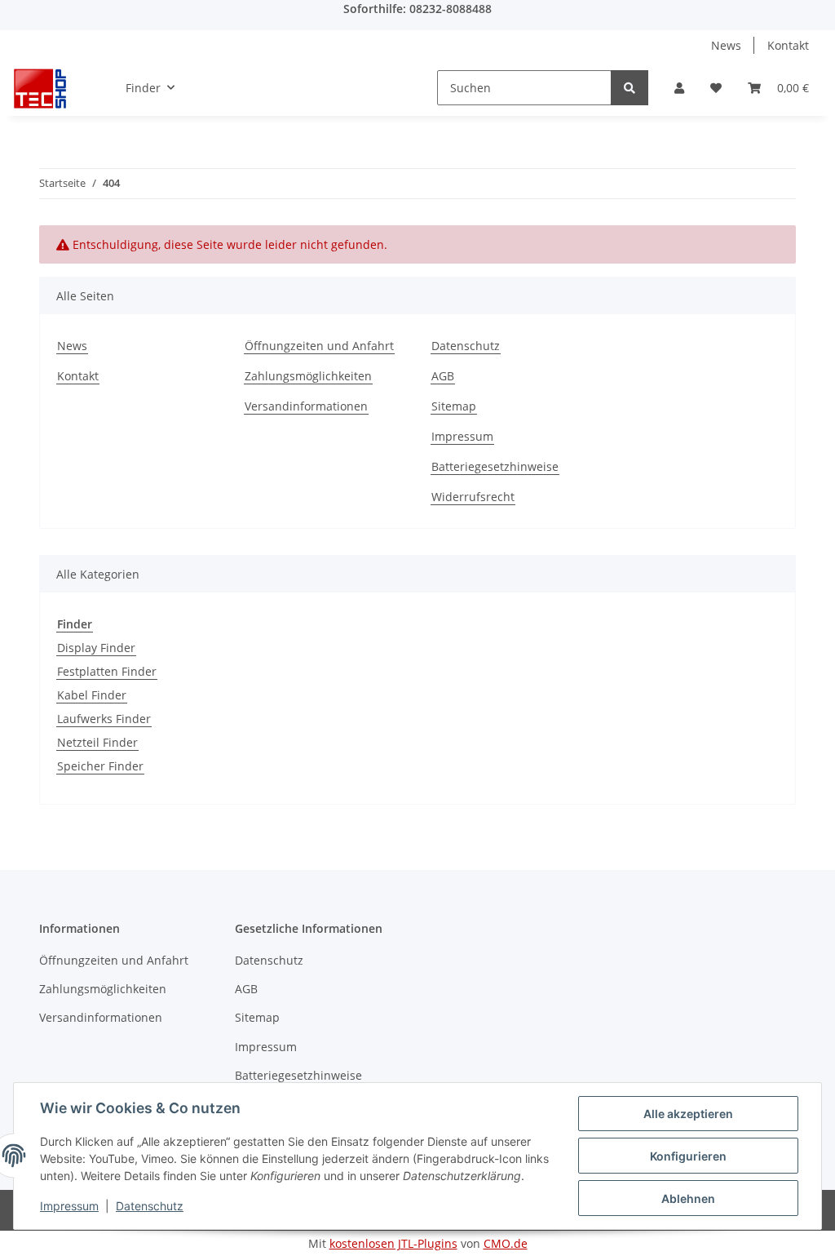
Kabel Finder (91, 695)
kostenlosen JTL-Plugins (393, 1243)
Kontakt (788, 45)
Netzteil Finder (97, 742)
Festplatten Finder (107, 671)
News (726, 45)
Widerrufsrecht (473, 496)
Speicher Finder (100, 766)
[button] (679, 88)
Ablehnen (688, 1198)
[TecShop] (40, 88)
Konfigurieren (688, 1156)
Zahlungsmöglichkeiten (308, 376)
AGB (442, 376)
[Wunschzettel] (716, 88)
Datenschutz (465, 345)
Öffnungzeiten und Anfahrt (319, 345)
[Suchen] (629, 87)
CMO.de (506, 1243)
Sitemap (453, 406)
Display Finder (96, 647)
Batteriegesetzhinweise (495, 466)
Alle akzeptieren (688, 1114)
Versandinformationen (306, 406)
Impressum (462, 436)
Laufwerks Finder (104, 718)
